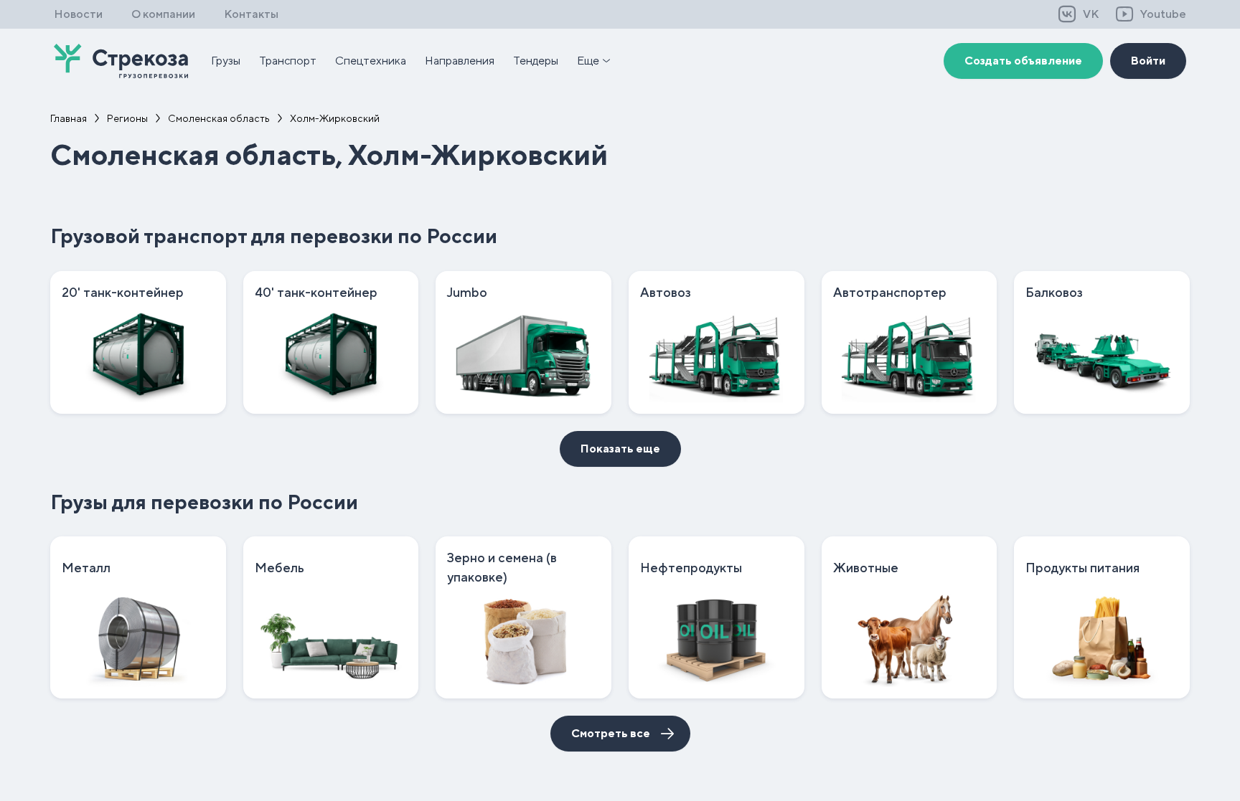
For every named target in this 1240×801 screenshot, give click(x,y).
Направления (459, 60)
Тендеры (535, 60)
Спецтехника (370, 60)
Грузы (225, 60)
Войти (1148, 60)
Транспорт (287, 60)
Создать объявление (1023, 60)
